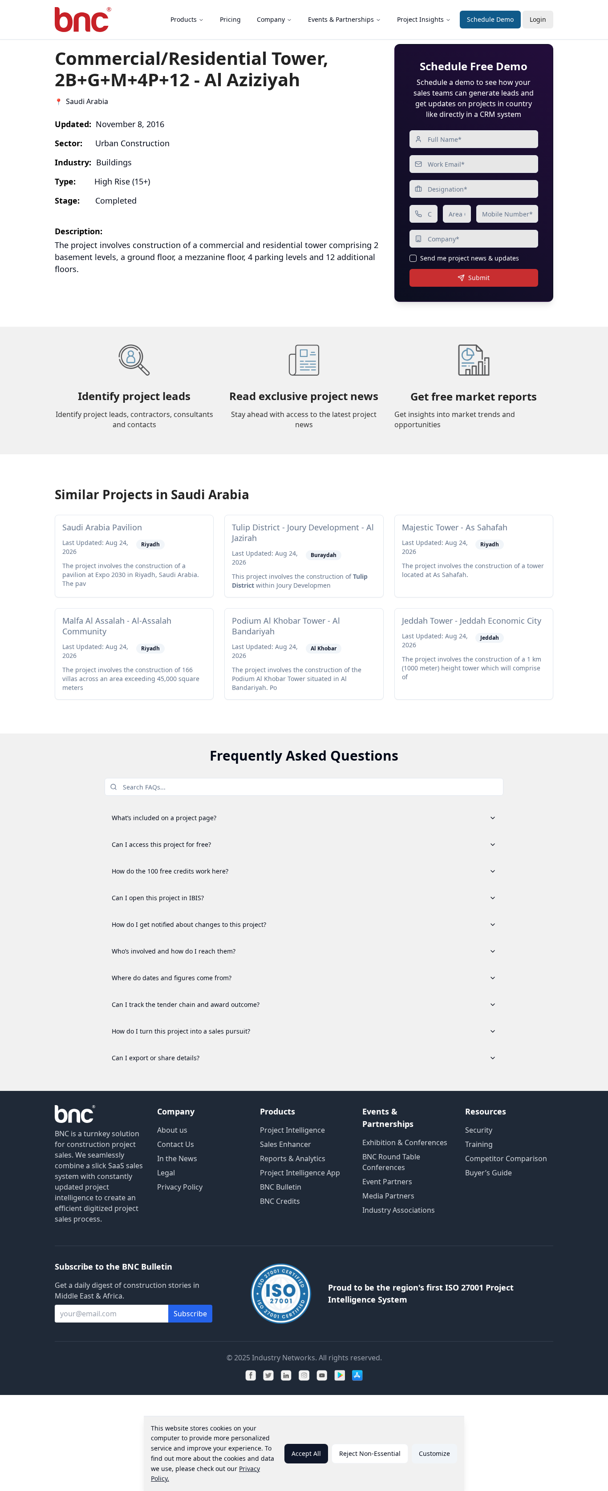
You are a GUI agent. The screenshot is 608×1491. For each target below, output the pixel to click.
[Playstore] (339, 1375)
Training (479, 1144)
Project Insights (420, 19)
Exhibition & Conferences (404, 1142)
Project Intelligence (292, 1130)
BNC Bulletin (280, 1187)
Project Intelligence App (300, 1173)
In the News (177, 1158)
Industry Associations (398, 1210)
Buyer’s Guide (488, 1173)
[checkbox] (413, 258)
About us (172, 1130)
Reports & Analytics (292, 1158)
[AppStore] (357, 1375)
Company (271, 19)
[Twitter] (268, 1375)
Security (478, 1130)
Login (538, 19)
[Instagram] (304, 1375)
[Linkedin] (286, 1375)
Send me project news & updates (469, 258)
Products (183, 19)
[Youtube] (321, 1375)
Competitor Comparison (506, 1158)
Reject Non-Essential (370, 1453)
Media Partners (388, 1196)
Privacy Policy (180, 1187)
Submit (479, 277)
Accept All (306, 1453)
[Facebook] (250, 1375)
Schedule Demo (490, 19)
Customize (434, 1453)
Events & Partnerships (341, 19)
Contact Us (175, 1144)
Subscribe (190, 1314)
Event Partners (387, 1181)
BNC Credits (280, 1201)
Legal (166, 1173)
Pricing (230, 19)
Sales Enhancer (285, 1144)
